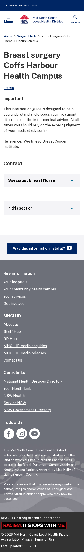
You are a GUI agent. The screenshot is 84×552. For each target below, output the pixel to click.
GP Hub (10, 339)
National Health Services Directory (33, 381)
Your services (15, 296)
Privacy (27, 539)
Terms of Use (44, 539)
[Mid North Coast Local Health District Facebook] (9, 438)
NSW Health (14, 396)
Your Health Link (17, 388)
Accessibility (10, 539)
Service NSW (15, 403)
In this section (20, 208)
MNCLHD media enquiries (25, 346)
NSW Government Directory (27, 410)
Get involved (14, 303)
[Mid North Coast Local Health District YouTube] (34, 438)
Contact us (13, 360)
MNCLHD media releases (25, 353)
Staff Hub (12, 331)
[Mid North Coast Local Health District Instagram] (21, 438)
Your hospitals (15, 282)
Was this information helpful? (42, 248)
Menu (8, 22)
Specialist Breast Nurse (31, 180)
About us (11, 324)
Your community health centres (30, 289)
